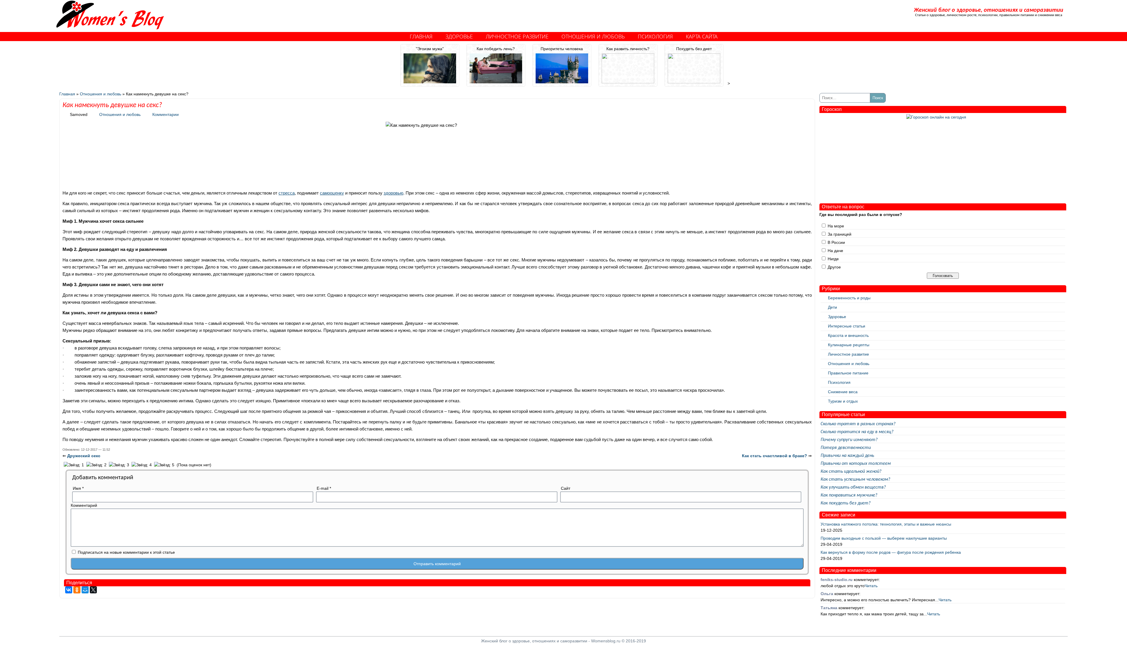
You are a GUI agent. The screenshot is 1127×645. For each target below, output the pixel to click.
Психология (655, 36)
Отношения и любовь (593, 36)
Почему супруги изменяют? (849, 440)
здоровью (393, 192)
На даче (835, 250)
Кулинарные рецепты (848, 344)
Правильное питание (848, 373)
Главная (421, 36)
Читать (871, 585)
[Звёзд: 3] (119, 465)
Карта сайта (702, 36)
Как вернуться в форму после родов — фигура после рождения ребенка (891, 552)
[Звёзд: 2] (96, 465)
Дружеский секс (83, 455)
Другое (834, 267)
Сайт (565, 488)
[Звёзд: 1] (74, 465)
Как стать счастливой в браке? (774, 455)
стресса (287, 192)
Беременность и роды (849, 298)
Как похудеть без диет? (845, 503)
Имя (78, 488)
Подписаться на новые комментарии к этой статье (126, 552)
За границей (839, 234)
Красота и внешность (848, 335)
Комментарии (165, 114)
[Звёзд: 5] (164, 465)
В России (836, 242)
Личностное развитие (517, 36)
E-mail (324, 488)
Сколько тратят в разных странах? (858, 424)
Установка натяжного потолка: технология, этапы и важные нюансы (886, 524)
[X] (93, 589)
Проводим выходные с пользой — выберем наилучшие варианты (884, 538)
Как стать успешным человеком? (855, 479)
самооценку (332, 192)
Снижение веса (843, 391)
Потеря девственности (846, 447)
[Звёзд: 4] (141, 465)
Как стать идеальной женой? (851, 471)
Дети (832, 307)
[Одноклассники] (76, 589)
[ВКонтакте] (68, 589)
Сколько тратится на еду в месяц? (857, 432)
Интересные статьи (846, 326)
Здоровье (459, 36)
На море (836, 226)
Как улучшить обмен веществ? (853, 487)
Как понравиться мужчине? (849, 495)
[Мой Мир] (85, 589)
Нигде (833, 258)
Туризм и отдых (843, 401)
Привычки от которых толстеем (856, 463)
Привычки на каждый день (847, 455)
